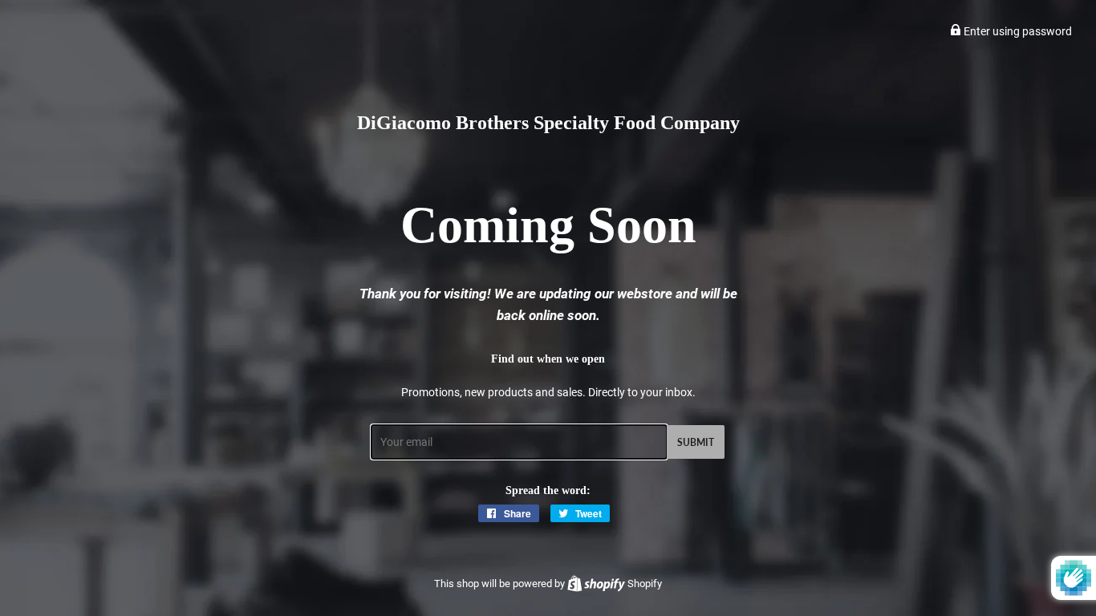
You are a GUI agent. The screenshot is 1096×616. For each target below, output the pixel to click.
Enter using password (1016, 31)
